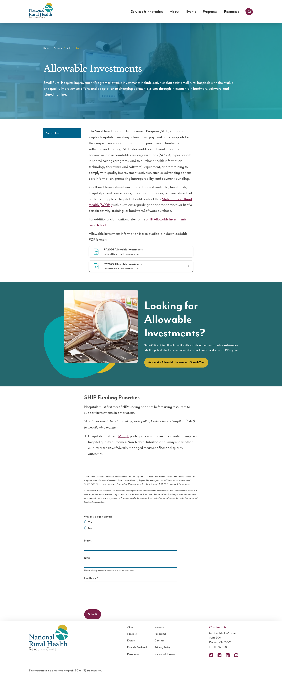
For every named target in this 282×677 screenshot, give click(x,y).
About (174, 11)
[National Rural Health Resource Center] (41, 11)
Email (87, 557)
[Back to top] (273, 668)
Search (249, 11)
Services (132, 633)
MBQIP (123, 436)
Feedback (96, 579)
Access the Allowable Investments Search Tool (176, 362)
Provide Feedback (137, 647)
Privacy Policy (163, 647)
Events (191, 11)
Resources (231, 11)
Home (46, 48)
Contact (159, 640)
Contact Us (218, 627)
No (90, 528)
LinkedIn (228, 655)
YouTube (236, 655)
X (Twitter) (211, 655)
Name (88, 540)
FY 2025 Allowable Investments (122, 264)
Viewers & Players (165, 654)
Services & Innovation (147, 11)
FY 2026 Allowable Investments (123, 249)
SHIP (69, 48)
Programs (210, 11)
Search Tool (53, 133)
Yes (90, 522)
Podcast (244, 655)
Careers (159, 627)
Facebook (219, 655)
